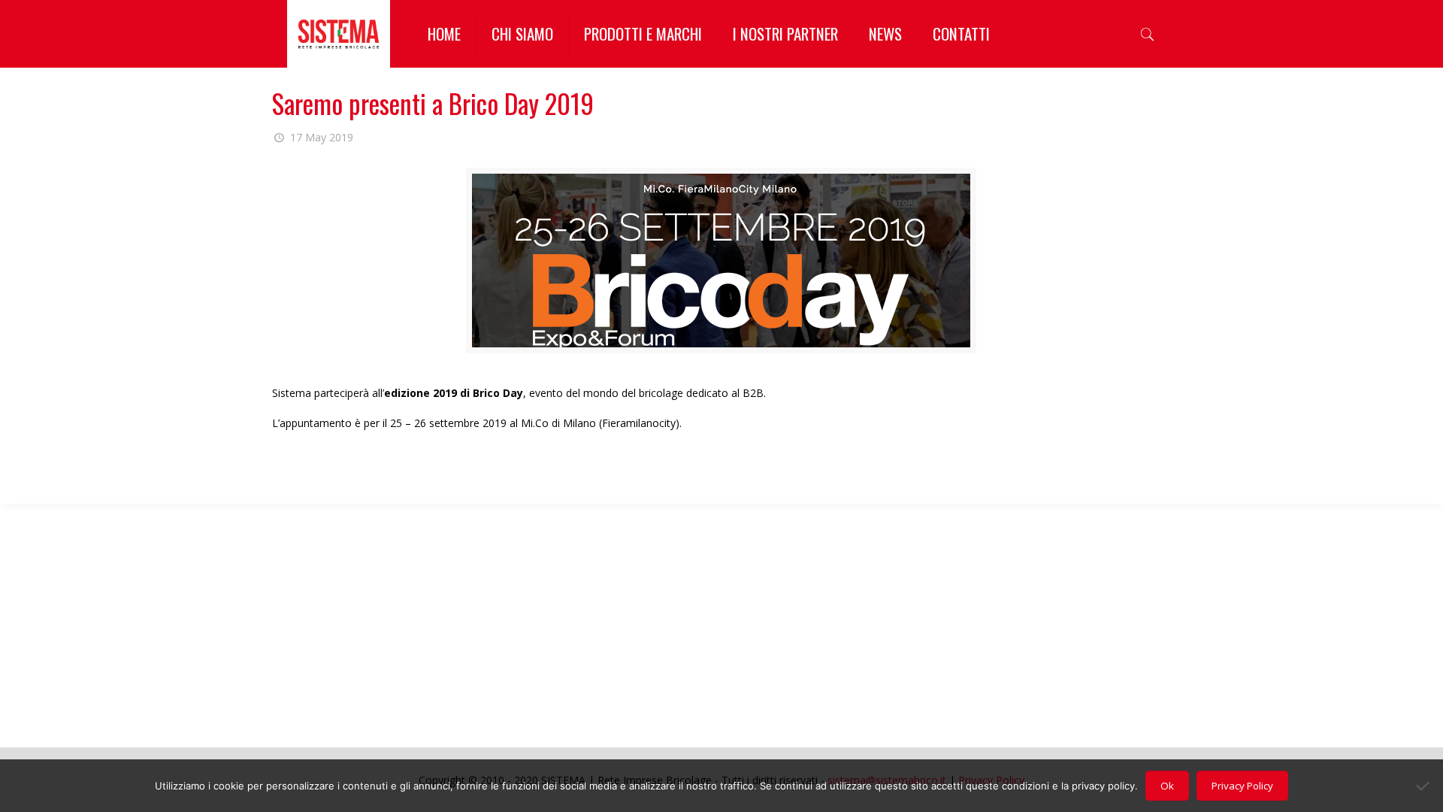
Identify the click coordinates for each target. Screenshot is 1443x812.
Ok (1167, 785)
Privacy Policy (1242, 785)
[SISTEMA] (338, 34)
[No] (1424, 785)
